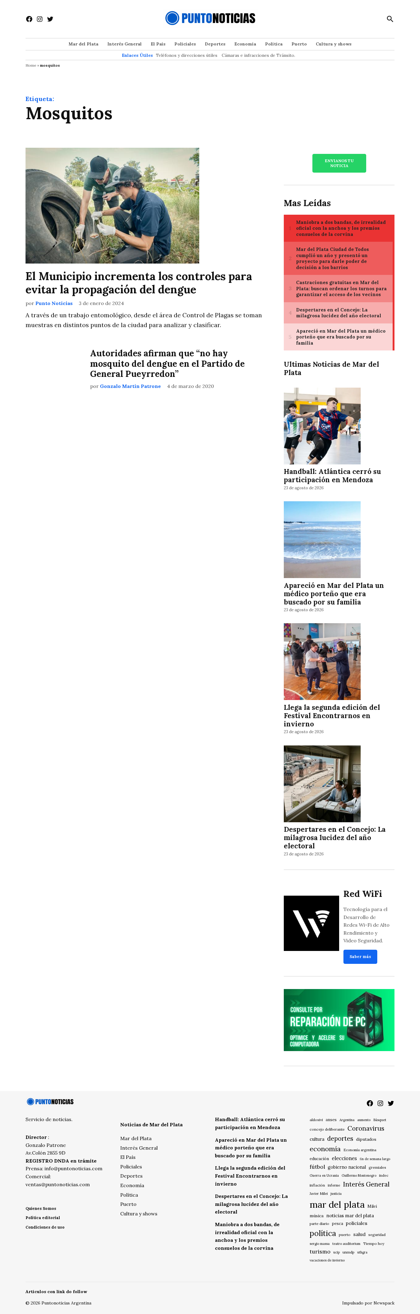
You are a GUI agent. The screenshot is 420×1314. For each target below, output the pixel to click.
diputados (366, 1139)
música (316, 1215)
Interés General (124, 44)
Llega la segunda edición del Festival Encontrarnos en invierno (332, 715)
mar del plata (337, 1204)
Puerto (299, 44)
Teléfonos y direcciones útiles (186, 55)
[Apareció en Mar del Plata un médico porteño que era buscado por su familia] (322, 541)
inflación (317, 1185)
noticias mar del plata (350, 1215)
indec (383, 1175)
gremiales (377, 1167)
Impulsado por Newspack (368, 1303)
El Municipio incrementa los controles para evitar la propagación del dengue (139, 282)
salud (359, 1234)
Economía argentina (359, 1150)
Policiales (185, 44)
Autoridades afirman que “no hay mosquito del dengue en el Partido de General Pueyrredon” (167, 363)
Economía (245, 44)
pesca (337, 1223)
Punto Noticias (54, 303)
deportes (340, 1139)
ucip (336, 1252)
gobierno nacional (347, 1167)
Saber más (360, 956)
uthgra (362, 1252)
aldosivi (316, 1119)
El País (158, 44)
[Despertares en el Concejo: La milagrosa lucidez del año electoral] (322, 785)
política (323, 1233)
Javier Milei (319, 1193)
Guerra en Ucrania (324, 1175)
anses (331, 1119)
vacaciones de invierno (327, 1260)
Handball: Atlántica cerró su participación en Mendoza (332, 475)
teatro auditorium (346, 1244)
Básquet (379, 1119)
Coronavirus (365, 1128)
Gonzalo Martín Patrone (130, 386)
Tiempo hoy (373, 1243)
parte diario (319, 1223)
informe (334, 1185)
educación (319, 1158)
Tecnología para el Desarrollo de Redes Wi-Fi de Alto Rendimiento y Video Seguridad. (366, 925)
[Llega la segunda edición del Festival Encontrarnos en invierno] (322, 663)
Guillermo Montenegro (359, 1175)
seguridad (377, 1234)
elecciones (344, 1158)
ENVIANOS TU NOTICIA (339, 163)
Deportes (215, 44)
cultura (317, 1139)
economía (325, 1148)
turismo (320, 1251)
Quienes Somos (41, 1208)
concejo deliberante (327, 1129)
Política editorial (43, 1217)
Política (274, 44)
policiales (356, 1223)
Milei (372, 1206)
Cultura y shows (333, 44)
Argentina (347, 1120)
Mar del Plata (83, 44)
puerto (345, 1234)
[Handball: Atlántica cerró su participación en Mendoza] (322, 427)
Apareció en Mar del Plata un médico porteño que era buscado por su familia (334, 593)
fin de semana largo (375, 1159)
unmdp (349, 1252)
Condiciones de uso (45, 1227)
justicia (336, 1193)
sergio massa (320, 1244)
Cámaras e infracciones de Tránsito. (258, 55)
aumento (363, 1120)
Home (31, 65)
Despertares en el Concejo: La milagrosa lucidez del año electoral (335, 837)
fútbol (317, 1166)
